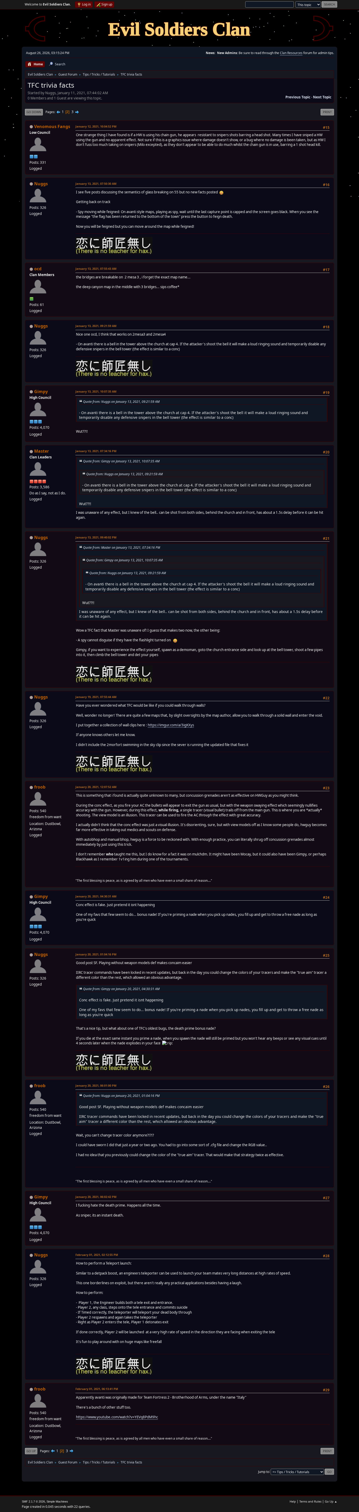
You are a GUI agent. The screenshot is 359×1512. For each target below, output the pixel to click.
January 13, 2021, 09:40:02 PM (95, 537)
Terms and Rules (310, 1501)
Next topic (322, 97)
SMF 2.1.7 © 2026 (33, 1501)
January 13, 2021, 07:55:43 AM (95, 269)
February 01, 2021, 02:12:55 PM (96, 1255)
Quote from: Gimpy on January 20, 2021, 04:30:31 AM (121, 989)
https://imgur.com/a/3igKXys (171, 725)
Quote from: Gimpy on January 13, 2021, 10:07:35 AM (121, 461)
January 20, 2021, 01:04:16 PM (95, 954)
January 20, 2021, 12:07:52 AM (95, 787)
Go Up (31, 1451)
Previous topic (297, 97)
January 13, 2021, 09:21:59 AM (95, 326)
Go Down (34, 112)
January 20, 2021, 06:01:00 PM (95, 1085)
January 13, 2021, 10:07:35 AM (95, 391)
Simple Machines (57, 1501)
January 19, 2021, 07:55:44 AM (95, 697)
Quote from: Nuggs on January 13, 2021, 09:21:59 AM (121, 401)
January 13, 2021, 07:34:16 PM (95, 451)
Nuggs (41, 184)
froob (39, 787)
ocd (38, 269)
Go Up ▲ (331, 1501)
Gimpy (41, 391)
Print (327, 112)
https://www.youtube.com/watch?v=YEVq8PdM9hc (117, 1417)
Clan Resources (291, 53)
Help (293, 1501)
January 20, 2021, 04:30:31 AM (95, 896)
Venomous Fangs (52, 126)
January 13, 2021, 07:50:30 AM (95, 184)
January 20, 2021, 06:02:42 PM (95, 1197)
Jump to (263, 1471)
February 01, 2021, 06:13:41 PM (96, 1389)
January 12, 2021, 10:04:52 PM (95, 126)
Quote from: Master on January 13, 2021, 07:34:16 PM (121, 547)
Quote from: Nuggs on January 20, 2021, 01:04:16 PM (121, 1095)
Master (41, 451)
